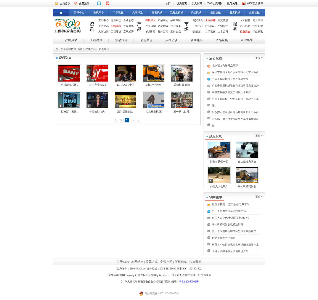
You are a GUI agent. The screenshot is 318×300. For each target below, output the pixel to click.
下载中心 (198, 25)
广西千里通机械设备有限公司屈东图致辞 (235, 85)
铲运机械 (196, 12)
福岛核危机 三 (154, 111)
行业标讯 (210, 25)
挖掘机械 (215, 12)
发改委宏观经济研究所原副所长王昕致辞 (235, 112)
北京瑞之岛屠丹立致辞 (225, 65)
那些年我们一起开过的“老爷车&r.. (231, 204)
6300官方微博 (255, 3)
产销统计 (223, 25)
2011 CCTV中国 (126, 84)
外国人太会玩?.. (219, 186)
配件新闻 (163, 31)
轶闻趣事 (197, 40)
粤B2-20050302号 (189, 281)
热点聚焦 (146, 40)
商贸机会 (198, 20)
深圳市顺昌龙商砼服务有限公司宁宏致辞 (235, 72)
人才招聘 (245, 20)
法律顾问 (195, 261)
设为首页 (182, 3)
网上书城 (257, 20)
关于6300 (123, 261)
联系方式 (152, 261)
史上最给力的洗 (247, 161)
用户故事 (175, 25)
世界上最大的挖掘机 (223, 237)
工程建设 (116, 31)
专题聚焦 (128, 25)
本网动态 (137, 261)
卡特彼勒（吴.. (97, 111)
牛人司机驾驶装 (247, 186)
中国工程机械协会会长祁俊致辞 (230, 78)
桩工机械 (235, 12)
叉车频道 (137, 12)
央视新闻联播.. (69, 84)
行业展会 (245, 31)
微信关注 (232, 3)
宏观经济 (128, 31)
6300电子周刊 (214, 3)
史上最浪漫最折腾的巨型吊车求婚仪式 (234, 231)
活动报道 (121, 40)
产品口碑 (150, 25)
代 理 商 (150, 31)
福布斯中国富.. (69, 111)
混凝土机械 (176, 12)
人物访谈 (103, 31)
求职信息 (245, 25)
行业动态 (116, 20)
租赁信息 (223, 20)
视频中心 (90, 49)
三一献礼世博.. (181, 111)
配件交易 (175, 31)
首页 (167, 3)
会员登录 (65, 3)
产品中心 (163, 20)
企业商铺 (210, 20)
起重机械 (254, 12)
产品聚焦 (222, 40)
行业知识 (257, 25)
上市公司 (223, 31)
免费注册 (84, 3)
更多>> (259, 57)
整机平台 (98, 12)
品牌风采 (71, 40)
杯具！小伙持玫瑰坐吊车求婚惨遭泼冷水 (235, 244)
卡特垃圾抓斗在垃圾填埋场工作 (230, 251)
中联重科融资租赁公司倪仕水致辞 (231, 92)
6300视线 (116, 25)
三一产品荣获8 (97, 84)
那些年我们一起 (219, 161)
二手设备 (118, 12)
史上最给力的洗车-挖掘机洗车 (229, 211)
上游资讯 (103, 25)
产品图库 (163, 25)
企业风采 (247, 40)
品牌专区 (175, 20)
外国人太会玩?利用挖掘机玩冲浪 (230, 217)
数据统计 (198, 31)
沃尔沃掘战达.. (125, 111)
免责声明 (166, 261)
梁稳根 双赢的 (182, 84)
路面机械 (157, 12)
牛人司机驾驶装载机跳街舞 (227, 224)
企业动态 (128, 20)
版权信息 (181, 261)
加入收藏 (197, 3)
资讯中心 (79, 12)
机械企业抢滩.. (153, 84)
